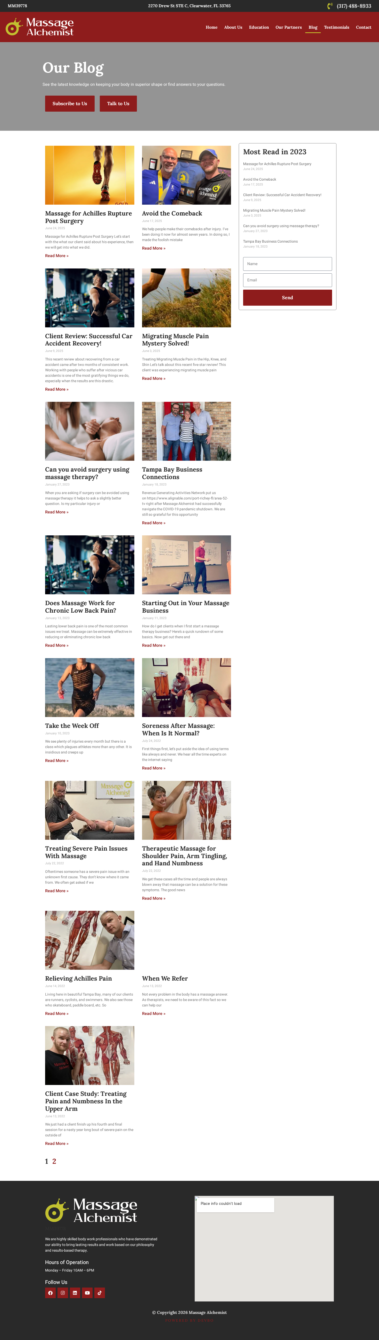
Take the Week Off (72, 726)
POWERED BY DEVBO (189, 1320)
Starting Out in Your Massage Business (185, 606)
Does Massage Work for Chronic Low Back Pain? (80, 606)
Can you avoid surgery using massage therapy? (87, 473)
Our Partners (289, 27)
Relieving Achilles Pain (78, 978)
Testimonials (336, 27)
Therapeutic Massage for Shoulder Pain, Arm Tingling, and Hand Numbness (184, 855)
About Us (233, 27)
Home (212, 27)
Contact (364, 27)
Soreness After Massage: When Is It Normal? (178, 729)
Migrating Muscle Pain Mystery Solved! (175, 340)
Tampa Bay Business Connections (172, 473)
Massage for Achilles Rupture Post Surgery (88, 217)
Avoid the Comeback (172, 213)
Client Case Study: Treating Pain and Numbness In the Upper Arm (85, 1101)
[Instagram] (62, 1293)
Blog (313, 27)
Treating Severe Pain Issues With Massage (86, 852)
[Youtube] (87, 1293)
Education (259, 27)
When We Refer (165, 978)
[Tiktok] (99, 1293)
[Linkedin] (75, 1293)
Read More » (57, 256)
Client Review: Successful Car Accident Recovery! (89, 340)
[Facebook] (50, 1293)
